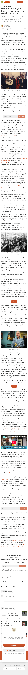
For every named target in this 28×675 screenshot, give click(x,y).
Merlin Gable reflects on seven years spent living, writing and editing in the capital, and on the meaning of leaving (10, 626)
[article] (14, 615)
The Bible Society (18, 432)
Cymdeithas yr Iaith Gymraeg (8, 135)
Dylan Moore (7, 25)
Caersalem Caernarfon (17, 541)
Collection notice (21, 665)
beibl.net (10, 404)
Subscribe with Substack (15, 650)
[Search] (25, 608)
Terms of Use (21, 653)
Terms (15, 665)
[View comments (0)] (7, 29)
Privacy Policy (15, 656)
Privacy (11, 665)
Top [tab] (2, 608)
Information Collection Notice (18, 654)
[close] (24, 628)
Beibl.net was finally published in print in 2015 (13, 428)
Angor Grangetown (10, 473)
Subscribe (20, 2)
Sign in (25, 2)
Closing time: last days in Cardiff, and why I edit (10, 622)
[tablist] (7, 591)
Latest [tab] (6, 608)
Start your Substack (10, 668)
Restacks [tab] (10, 591)
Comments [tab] (4, 591)
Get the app (20, 668)
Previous (5, 581)
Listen (25, 26)
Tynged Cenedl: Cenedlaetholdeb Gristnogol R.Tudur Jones (13, 546)
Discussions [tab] (11, 608)
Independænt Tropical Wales (9, 612)
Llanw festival (4, 480)
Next (23, 581)
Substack (7, 672)
